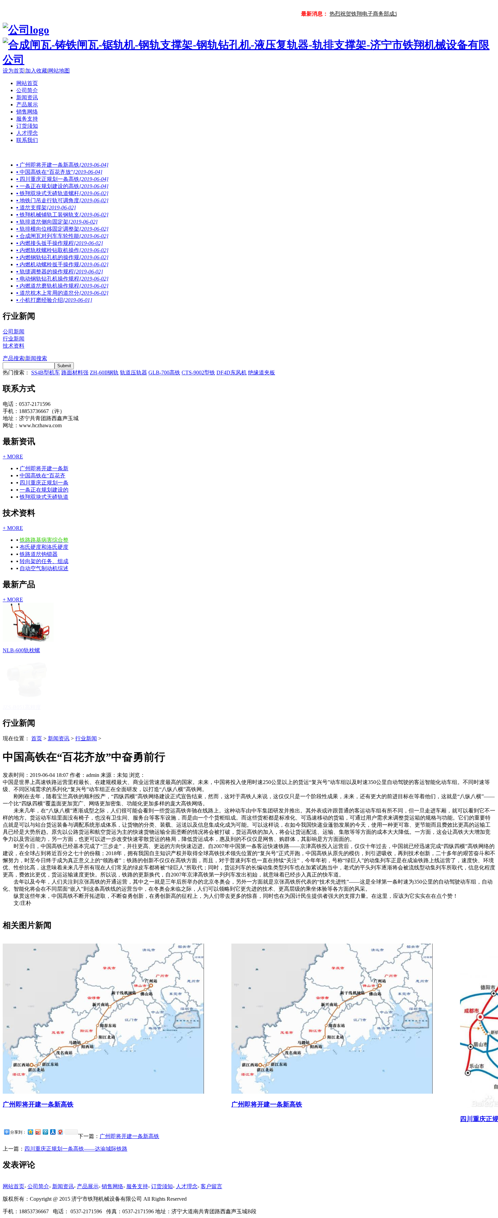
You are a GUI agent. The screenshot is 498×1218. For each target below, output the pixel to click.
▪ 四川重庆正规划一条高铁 (62, 179)
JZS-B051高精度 (22, 650)
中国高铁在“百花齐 (42, 475)
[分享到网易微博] (60, 1075)
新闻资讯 (27, 97)
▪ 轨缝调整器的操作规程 (59, 271)
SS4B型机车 (45, 372)
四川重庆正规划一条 (44, 483)
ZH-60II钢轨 (104, 372)
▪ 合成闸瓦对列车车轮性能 (62, 236)
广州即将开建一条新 (44, 468)
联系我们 (27, 140)
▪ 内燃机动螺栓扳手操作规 (62, 264)
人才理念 (27, 133)
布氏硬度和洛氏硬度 (44, 547)
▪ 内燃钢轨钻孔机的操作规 (62, 257)
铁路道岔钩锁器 (39, 554)
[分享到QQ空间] (30, 1075)
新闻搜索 (36, 358)
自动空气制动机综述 (44, 568)
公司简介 (27, 90)
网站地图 (59, 71)
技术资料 (13, 346)
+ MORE (13, 456)
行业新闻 (13, 339)
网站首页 (27, 83)
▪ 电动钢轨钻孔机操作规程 (62, 279)
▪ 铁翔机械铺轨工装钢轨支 (62, 215)
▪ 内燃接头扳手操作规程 (59, 243)
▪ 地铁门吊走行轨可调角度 (62, 200)
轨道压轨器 (133, 372)
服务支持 (27, 119)
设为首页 (13, 71)
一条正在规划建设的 (44, 490)
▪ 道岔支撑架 (46, 207)
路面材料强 (74, 372)
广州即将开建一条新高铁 (38, 1047)
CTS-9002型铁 (198, 372)
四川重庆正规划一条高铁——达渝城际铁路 (75, 1092)
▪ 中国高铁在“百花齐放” (59, 172)
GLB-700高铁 (164, 372)
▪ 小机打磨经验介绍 (54, 300)
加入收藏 (36, 71)
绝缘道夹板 (261, 372)
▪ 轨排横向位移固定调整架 (62, 229)
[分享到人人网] (52, 1075)
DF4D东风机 (231, 372)
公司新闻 (13, 331)
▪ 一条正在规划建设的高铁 (62, 186)
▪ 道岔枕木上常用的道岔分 (62, 293)
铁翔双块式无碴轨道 (44, 497)
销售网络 (27, 112)
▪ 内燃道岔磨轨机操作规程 (62, 286)
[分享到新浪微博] (37, 1075)
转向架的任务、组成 (44, 561)
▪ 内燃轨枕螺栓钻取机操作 (62, 250)
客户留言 (211, 1129)
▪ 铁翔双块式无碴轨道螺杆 (62, 193)
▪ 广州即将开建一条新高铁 (62, 165)
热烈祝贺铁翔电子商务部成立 (359, 14)
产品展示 (27, 104)
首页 (36, 681)
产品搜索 (13, 358)
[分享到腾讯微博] (45, 1075)
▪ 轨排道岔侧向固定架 (57, 222)
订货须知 (27, 126)
